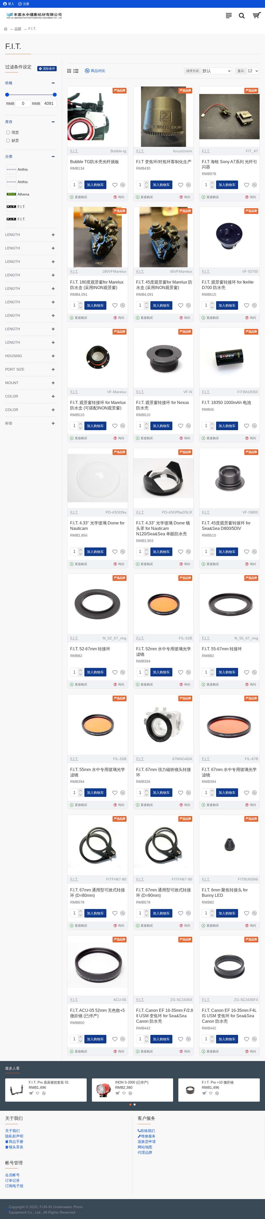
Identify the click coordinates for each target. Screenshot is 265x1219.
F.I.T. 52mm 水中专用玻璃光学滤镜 (163, 652)
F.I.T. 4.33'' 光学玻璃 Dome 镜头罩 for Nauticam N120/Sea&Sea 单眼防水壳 (163, 528)
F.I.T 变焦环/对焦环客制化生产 (164, 162)
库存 (8, 122)
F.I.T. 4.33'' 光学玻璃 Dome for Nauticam (97, 526)
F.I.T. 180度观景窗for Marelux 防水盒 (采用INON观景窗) (96, 285)
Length (12, 235)
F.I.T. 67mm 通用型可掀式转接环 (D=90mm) (163, 893)
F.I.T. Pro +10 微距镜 (218, 1082)
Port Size (14, 369)
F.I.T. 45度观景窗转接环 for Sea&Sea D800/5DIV (226, 526)
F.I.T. (74, 151)
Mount (12, 383)
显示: (241, 71)
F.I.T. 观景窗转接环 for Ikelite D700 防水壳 (228, 285)
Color (11, 396)
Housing (13, 356)
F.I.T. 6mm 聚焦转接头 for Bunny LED (225, 893)
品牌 (17, 29)
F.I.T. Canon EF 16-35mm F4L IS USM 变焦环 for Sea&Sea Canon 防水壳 (229, 1015)
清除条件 (49, 68)
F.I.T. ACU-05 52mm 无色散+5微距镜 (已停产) (97, 1013)
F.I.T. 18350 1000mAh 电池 (226, 402)
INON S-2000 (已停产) (131, 1082)
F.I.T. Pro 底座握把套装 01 (49, 1082)
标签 (8, 423)
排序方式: (193, 71)
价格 (8, 83)
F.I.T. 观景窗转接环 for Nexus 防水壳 (162, 405)
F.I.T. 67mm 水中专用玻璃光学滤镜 (229, 772)
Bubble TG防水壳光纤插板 (94, 162)
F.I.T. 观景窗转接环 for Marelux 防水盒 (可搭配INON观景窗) (98, 405)
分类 (8, 156)
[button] (130, 1104)
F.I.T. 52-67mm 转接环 (90, 649)
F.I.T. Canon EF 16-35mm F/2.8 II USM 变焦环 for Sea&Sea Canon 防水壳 (164, 1015)
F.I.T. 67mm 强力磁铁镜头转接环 (163, 772)
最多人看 (12, 1068)
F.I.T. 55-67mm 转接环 (222, 649)
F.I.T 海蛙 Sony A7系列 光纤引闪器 (229, 164)
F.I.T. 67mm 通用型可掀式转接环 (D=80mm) (97, 893)
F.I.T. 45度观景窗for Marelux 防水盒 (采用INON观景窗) (164, 285)
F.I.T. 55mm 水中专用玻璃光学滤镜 (97, 772)
